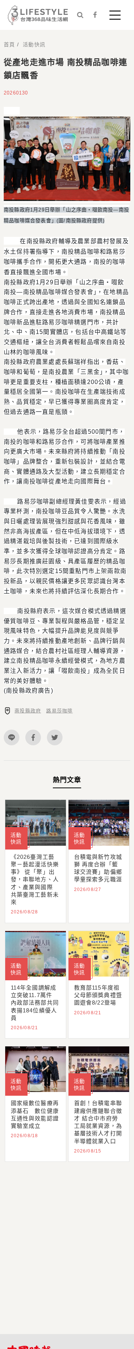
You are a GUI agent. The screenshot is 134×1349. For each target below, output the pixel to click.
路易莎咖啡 (59, 711)
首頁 (9, 44)
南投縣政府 (28, 711)
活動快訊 (34, 44)
